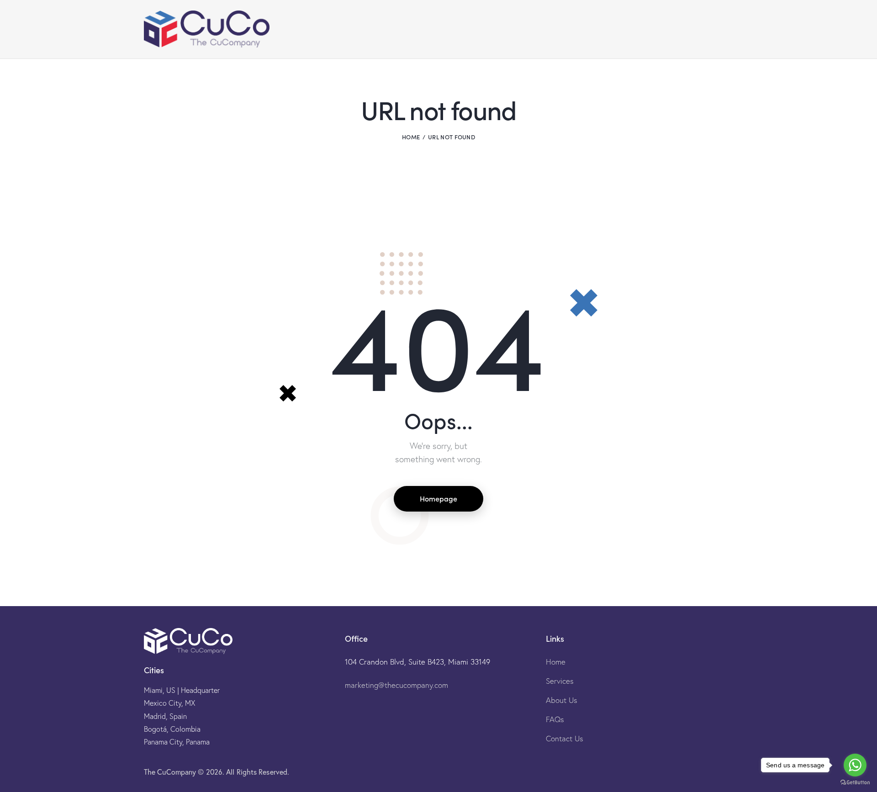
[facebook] (708, 772)
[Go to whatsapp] (855, 765)
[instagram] (686, 772)
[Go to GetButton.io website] (855, 783)
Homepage (438, 498)
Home (411, 136)
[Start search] (725, 30)
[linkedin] (730, 772)
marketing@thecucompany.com (396, 685)
